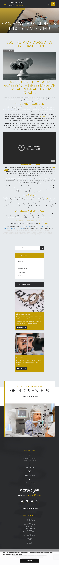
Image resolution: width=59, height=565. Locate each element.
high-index (30, 179)
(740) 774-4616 (29, 467)
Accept (29, 561)
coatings (45, 198)
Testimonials (21, 272)
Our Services (21, 265)
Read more (20, 327)
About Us (20, 261)
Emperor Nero (9, 109)
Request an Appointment (29, 396)
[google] (32, 501)
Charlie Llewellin (24, 226)
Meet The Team (22, 268)
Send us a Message (29, 483)
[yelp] (37, 501)
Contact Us (21, 276)
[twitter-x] (27, 501)
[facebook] (22, 501)
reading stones (43, 116)
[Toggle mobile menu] (5, 3)
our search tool (43, 223)
